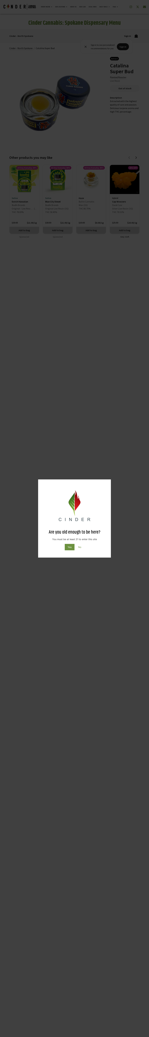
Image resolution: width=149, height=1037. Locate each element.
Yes (70, 547)
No (79, 547)
